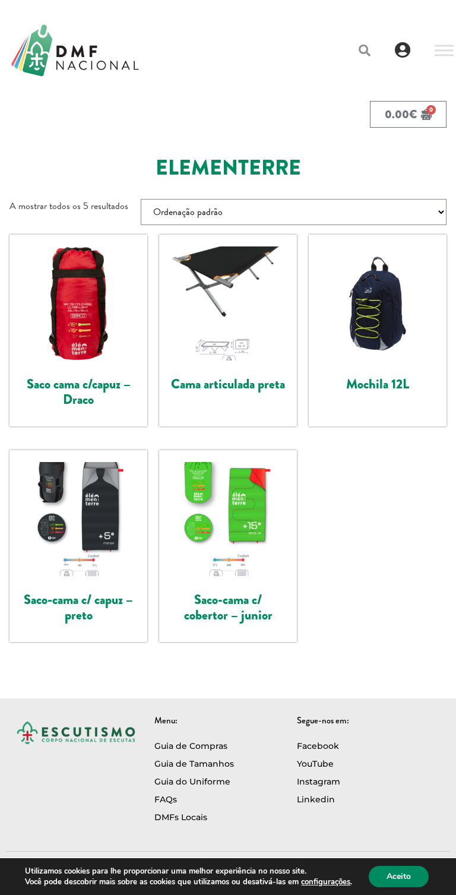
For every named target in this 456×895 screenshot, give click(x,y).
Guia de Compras (190, 746)
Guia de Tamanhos (194, 763)
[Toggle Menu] (444, 50)
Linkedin (316, 799)
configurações (325, 882)
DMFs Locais (180, 817)
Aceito (399, 876)
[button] (364, 50)
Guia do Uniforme (192, 781)
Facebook (318, 746)
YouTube (315, 763)
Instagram (318, 781)
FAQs (165, 799)
